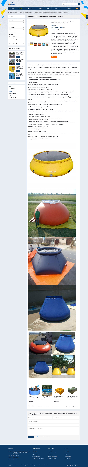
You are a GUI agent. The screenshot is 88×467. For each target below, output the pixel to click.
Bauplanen (11, 34)
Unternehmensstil (52, 452)
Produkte (20, 8)
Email (54, 56)
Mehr (18, 56)
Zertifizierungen (36, 454)
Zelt (9, 41)
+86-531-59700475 (12, 97)
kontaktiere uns (57, 8)
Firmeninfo (51, 451)
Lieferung (35, 451)
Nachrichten (30, 8)
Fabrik (47, 8)
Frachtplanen (11, 22)
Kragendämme (74, 406)
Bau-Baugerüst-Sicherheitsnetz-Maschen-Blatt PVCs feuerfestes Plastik (20, 74)
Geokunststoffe (12, 25)
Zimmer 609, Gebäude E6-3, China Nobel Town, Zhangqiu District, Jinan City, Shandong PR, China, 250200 (21, 452)
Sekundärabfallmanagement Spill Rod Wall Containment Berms (20, 53)
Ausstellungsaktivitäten (53, 456)
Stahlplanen (67, 454)
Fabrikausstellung (52, 458)
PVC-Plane (11, 20)
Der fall (40, 8)
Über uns (69, 8)
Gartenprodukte (12, 27)
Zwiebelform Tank (38, 406)
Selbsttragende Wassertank (49, 406)
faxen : (9, 458)
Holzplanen (67, 452)
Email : (9, 455)
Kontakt (10, 448)
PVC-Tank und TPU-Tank (36, 12)
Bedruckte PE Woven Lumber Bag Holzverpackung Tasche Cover (20, 60)
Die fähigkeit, (54, 30)
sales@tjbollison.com (13, 93)
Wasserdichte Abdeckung (14, 36)
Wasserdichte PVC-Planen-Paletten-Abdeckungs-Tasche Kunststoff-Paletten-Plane (20, 67)
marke (52, 25)
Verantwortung (51, 454)
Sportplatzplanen (12, 32)
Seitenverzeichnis (36, 456)
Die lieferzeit (53, 29)
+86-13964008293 (12, 88)
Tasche (10, 29)
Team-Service (35, 452)
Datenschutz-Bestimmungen (38, 458)
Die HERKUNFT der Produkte (57, 27)
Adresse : (10, 451)
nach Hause (11, 12)
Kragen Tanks (67, 406)
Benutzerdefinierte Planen (25, 12)
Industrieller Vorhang (13, 39)
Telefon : (9, 457)
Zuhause (12, 8)
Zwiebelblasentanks (59, 406)
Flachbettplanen (68, 456)
